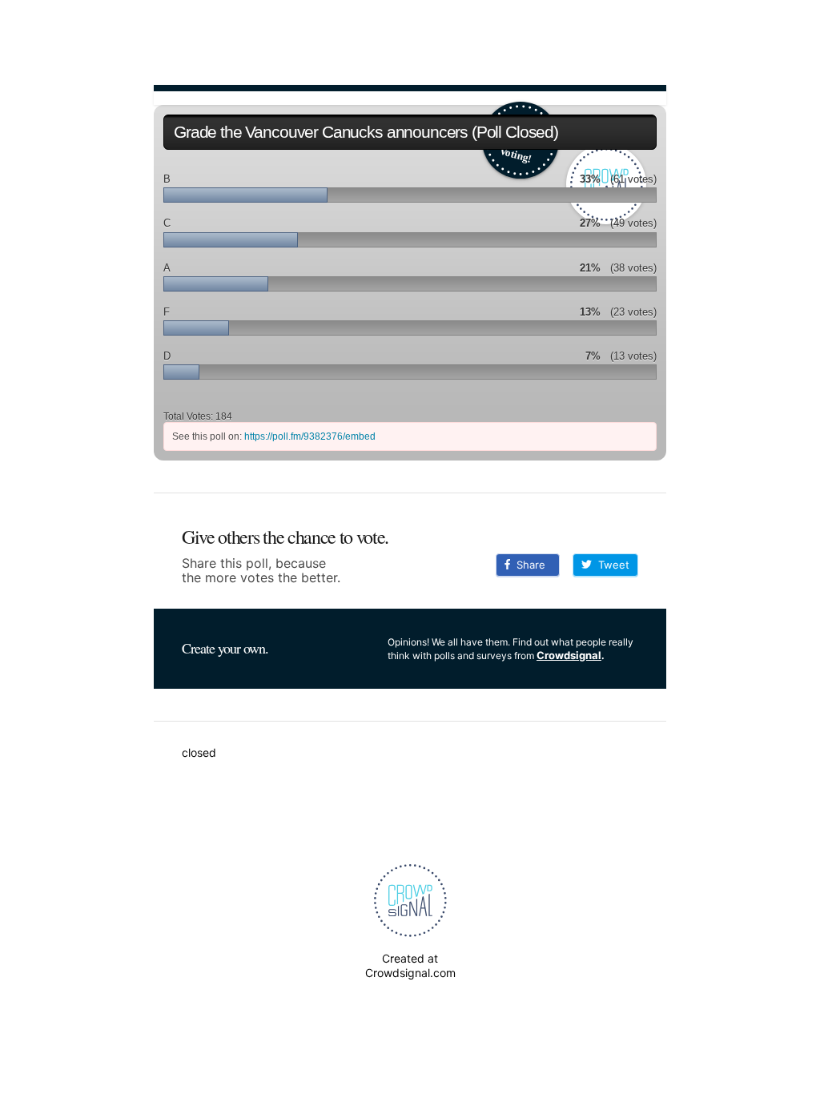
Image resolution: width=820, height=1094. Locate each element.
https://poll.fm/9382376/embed (310, 436)
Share (527, 564)
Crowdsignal (569, 655)
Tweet (610, 564)
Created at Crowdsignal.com (410, 965)
